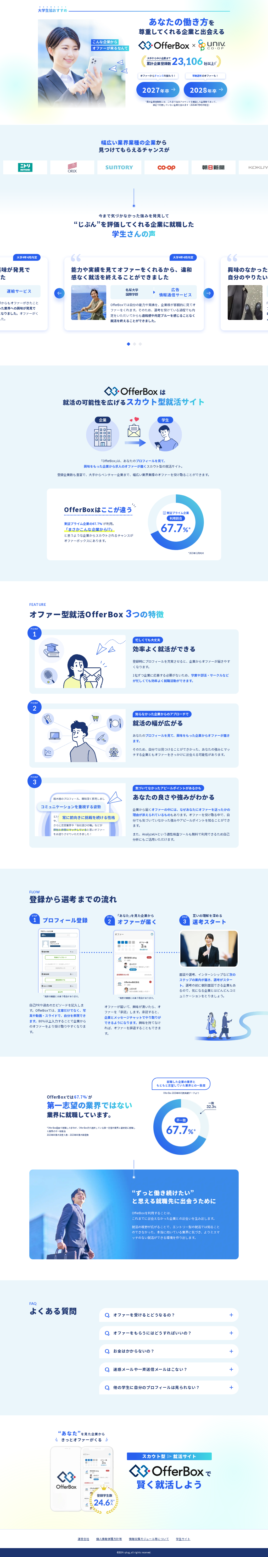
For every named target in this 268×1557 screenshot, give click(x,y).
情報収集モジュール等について (149, 1539)
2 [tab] (134, 344)
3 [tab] (140, 344)
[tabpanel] (134, 294)
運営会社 (83, 1539)
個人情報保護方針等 (109, 1539)
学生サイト (183, 1539)
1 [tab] (128, 344)
